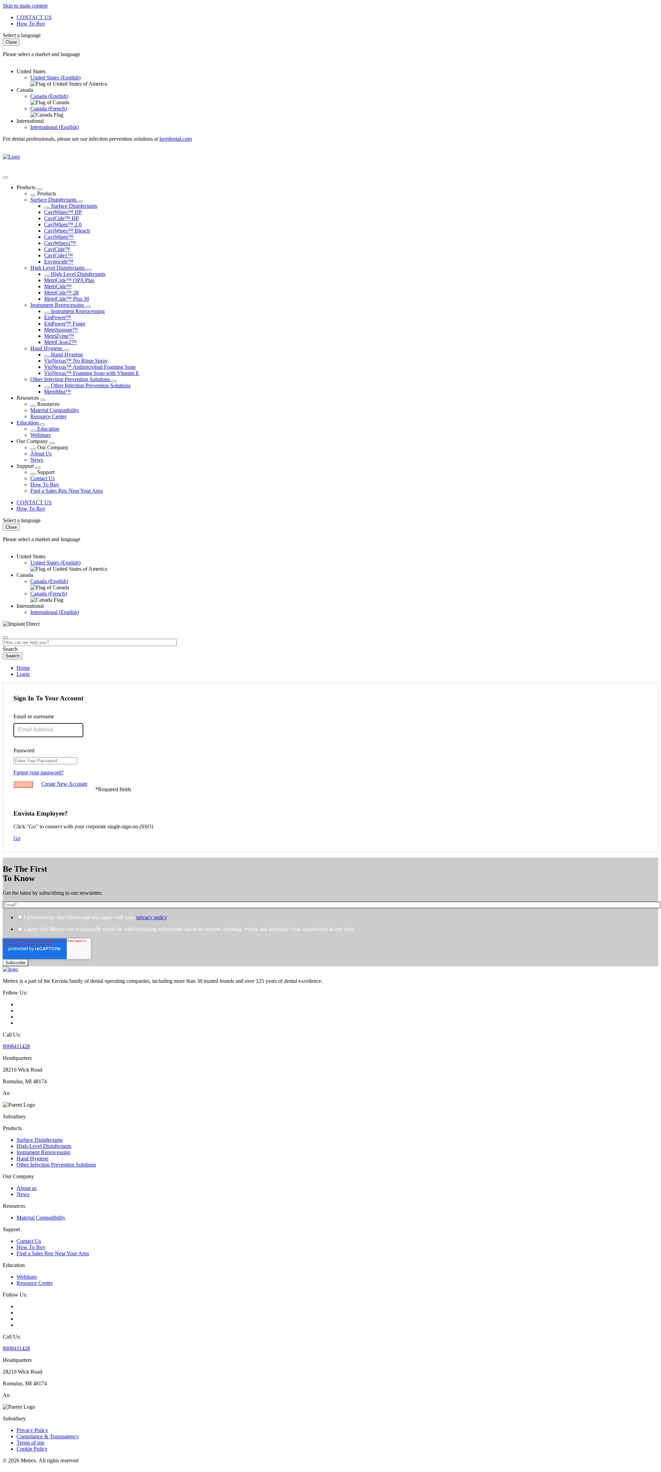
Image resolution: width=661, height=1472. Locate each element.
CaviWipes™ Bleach (67, 231)
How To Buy (31, 23)
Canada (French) (48, 108)
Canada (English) (49, 96)
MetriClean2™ (60, 342)
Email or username (33, 716)
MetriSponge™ (61, 330)
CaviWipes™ (58, 237)
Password (23, 750)
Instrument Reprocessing (57, 305)
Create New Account (64, 784)
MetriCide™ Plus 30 (66, 299)
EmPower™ (57, 317)
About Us (41, 453)
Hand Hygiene (47, 348)
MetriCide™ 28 (61, 293)
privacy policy (151, 917)
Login (23, 674)
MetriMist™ (57, 392)
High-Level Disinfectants (44, 1146)
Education (28, 423)
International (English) (54, 127)
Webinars (40, 435)
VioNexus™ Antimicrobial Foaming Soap (90, 367)
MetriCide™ (58, 286)
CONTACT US (34, 17)
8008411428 (16, 1046)
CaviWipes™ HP (63, 212)
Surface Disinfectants (54, 200)
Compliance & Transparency (48, 1436)
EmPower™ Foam (64, 323)
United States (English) (55, 77)
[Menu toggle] (5, 177)
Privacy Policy (32, 1430)
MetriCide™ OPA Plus (69, 280)
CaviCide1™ (58, 255)
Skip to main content (25, 6)
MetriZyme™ (59, 336)
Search (10, 649)
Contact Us (42, 478)
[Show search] (5, 637)
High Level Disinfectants (58, 268)
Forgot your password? (38, 772)
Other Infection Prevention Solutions (70, 379)
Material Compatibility (54, 410)
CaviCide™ (57, 249)
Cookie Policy (32, 1449)
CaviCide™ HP (61, 218)
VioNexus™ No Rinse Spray (76, 361)
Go (16, 838)
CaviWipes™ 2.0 (63, 224)
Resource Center (48, 416)
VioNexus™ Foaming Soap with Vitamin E (91, 373)
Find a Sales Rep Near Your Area (66, 491)
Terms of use (30, 1443)
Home (23, 668)
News (36, 460)
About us (26, 1188)
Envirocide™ (58, 262)
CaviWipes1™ (60, 243)
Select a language (22, 35)
